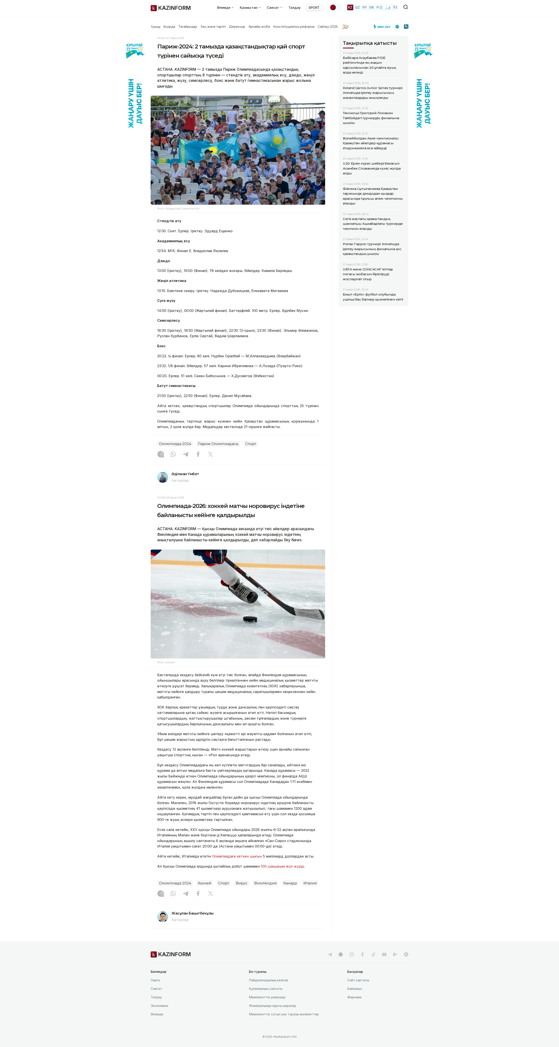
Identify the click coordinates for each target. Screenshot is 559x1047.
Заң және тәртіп (213, 27)
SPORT (314, 7)
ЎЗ (395, 7)
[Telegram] (185, 454)
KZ (350, 7)
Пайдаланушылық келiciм (268, 980)
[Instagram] (160, 454)
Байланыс (354, 989)
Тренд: (156, 26)
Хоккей (204, 883)
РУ (364, 7)
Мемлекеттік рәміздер (267, 997)
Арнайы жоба (259, 27)
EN (371, 7)
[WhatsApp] (173, 454)
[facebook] (362, 954)
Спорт (250, 444)
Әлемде (157, 1014)
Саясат (156, 989)
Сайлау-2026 (328, 27)
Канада (290, 883)
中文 (379, 7)
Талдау (294, 7)
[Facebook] (198, 454)
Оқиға (155, 980)
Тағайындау (187, 27)
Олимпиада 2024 (175, 444)
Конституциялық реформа (293, 27)
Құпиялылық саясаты (265, 989)
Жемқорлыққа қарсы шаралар (272, 1006)
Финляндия (265, 883)
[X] (210, 454)
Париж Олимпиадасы (218, 444)
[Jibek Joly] (383, 26)
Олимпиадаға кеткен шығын (237, 856)
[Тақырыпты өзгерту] (336, 7)
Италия (310, 883)
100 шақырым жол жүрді (282, 866)
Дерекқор (237, 27)
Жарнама (354, 997)
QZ (357, 7)
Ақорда (169, 27)
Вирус (241, 883)
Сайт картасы (358, 980)
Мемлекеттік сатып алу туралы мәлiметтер (284, 1014)
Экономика (159, 1006)
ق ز (387, 7)
